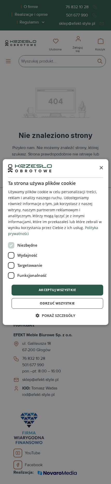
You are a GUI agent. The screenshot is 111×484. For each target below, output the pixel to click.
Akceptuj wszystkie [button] (57, 289)
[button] (55, 315)
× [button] (101, 168)
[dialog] (55, 242)
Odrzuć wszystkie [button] (57, 303)
